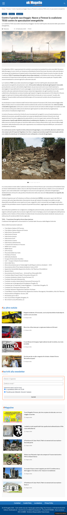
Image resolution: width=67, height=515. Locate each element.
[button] (64, 3)
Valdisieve (20, 14)
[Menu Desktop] (3, 3)
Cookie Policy (27, 503)
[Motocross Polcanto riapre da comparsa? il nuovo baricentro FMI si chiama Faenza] (12, 459)
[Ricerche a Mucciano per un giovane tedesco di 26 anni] (12, 332)
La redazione (38, 503)
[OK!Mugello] (34, 3)
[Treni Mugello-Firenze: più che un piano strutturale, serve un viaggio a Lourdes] (12, 417)
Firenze (4, 14)
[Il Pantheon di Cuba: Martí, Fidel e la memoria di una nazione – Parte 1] (12, 487)
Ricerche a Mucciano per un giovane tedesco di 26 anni (40, 327)
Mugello (11, 14)
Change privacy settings (60, 513)
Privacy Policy (49, 503)
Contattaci (17, 503)
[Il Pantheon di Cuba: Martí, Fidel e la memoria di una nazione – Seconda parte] (12, 445)
